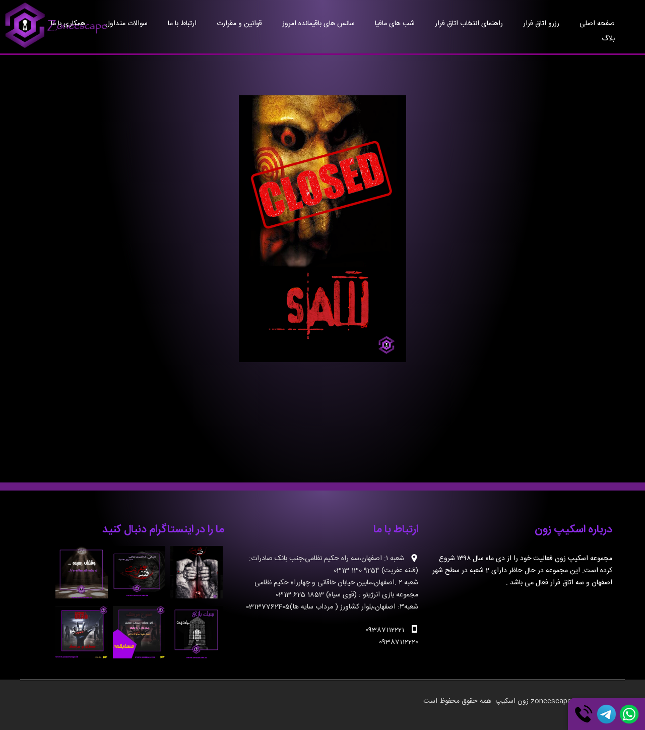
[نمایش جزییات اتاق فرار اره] (323, 228)
